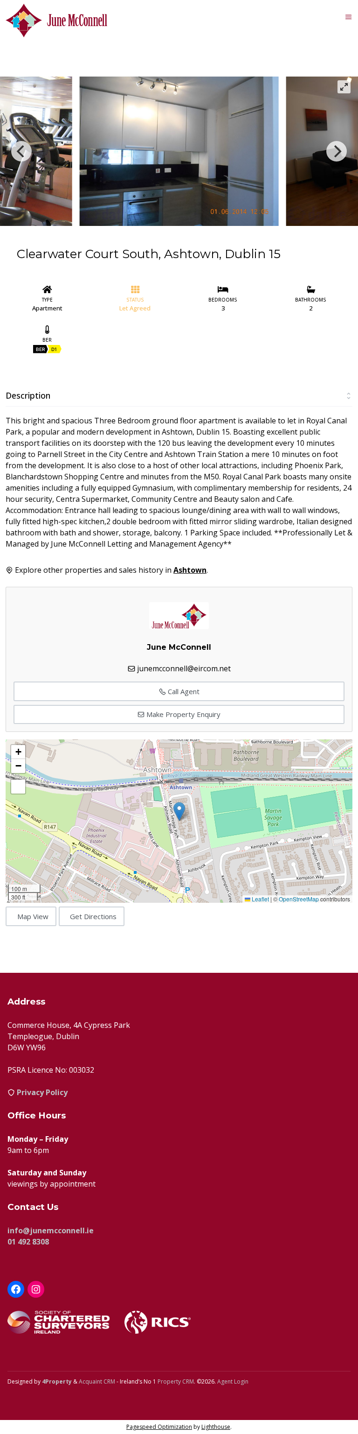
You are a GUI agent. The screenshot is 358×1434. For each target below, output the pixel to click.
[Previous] (21, 151)
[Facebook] (15, 1289)
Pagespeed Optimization (159, 1427)
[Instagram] (36, 1289)
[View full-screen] (344, 86)
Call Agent (183, 691)
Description (28, 395)
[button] (179, 811)
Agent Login (232, 1381)
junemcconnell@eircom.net (184, 668)
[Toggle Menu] (348, 17)
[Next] (336, 151)
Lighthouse (215, 1427)
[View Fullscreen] (18, 787)
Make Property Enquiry (182, 714)
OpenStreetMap (299, 899)
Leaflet (259, 899)
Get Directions (93, 916)
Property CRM (176, 1381)
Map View (32, 916)
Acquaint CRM (97, 1381)
